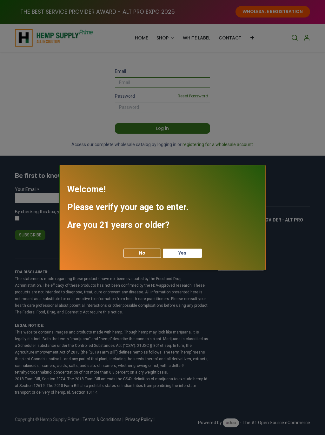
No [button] (142, 253)
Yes (182, 253)
